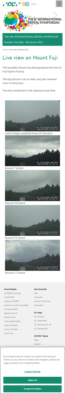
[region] (32, 370)
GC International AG (42, 324)
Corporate (38, 297)
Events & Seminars (42, 301)
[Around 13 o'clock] (32, 220)
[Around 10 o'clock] (32, 185)
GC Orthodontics (41, 328)
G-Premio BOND (11, 309)
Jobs (36, 293)
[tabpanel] (32, 27)
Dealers (37, 344)
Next (55, 15)
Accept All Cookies (32, 388)
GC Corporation (40, 320)
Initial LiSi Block (11, 325)
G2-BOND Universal (12, 293)
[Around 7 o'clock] (32, 150)
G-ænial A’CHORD (11, 301)
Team (36, 340)
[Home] (11, 4)
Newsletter (39, 305)
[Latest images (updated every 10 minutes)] (32, 115)
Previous (9, 15)
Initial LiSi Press (11, 329)
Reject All (32, 380)
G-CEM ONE (9, 297)
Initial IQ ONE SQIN (12, 321)
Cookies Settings (32, 371)
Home (4, 49)
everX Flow (9, 333)
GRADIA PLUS (10, 317)
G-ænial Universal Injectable (16, 305)
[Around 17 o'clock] (32, 255)
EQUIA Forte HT (10, 313)
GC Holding (39, 316)
